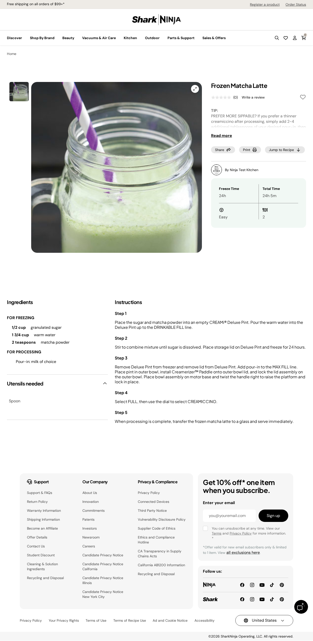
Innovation (90, 501)
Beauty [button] (68, 38)
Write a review (253, 97)
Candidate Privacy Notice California (102, 566)
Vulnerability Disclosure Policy (162, 519)
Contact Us (36, 546)
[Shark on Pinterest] (281, 599)
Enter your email (219, 502)
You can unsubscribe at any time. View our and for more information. (249, 533)
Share (219, 150)
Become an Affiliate (42, 528)
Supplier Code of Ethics (156, 528)
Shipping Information (43, 519)
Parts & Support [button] (181, 38)
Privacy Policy (149, 492)
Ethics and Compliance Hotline (156, 539)
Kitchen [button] (130, 38)
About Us (89, 492)
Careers (88, 546)
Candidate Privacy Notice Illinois (102, 580)
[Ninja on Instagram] (252, 584)
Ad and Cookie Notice (170, 620)
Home (11, 53)
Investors (89, 528)
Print (246, 150)
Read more (221, 135)
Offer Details (37, 537)
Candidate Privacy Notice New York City (102, 594)
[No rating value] (222, 97)
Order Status (296, 4)
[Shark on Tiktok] (271, 599)
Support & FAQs (39, 492)
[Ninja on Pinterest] (281, 584)
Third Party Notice (152, 510)
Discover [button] (14, 38)
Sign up (273, 515)
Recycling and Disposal (45, 578)
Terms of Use (96, 620)
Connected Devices (153, 501)
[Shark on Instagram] (252, 599)
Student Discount (41, 555)
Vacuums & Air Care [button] (99, 38)
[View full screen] (195, 89)
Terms (216, 533)
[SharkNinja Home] (156, 19)
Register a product (265, 4)
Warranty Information (44, 510)
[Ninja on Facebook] (242, 584)
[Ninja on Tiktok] (271, 584)
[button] (276, 37)
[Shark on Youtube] (262, 599)
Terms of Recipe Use (129, 620)
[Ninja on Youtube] (262, 584)
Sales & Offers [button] (214, 38)
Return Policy (37, 501)
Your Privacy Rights (64, 620)
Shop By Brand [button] (42, 38)
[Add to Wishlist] (303, 98)
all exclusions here (243, 552)
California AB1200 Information (161, 565)
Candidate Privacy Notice (102, 555)
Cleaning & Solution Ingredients (42, 566)
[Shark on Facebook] (242, 599)
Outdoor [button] (152, 38)
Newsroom (90, 537)
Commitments (93, 510)
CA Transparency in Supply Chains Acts (159, 553)
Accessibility (204, 620)
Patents (88, 519)
